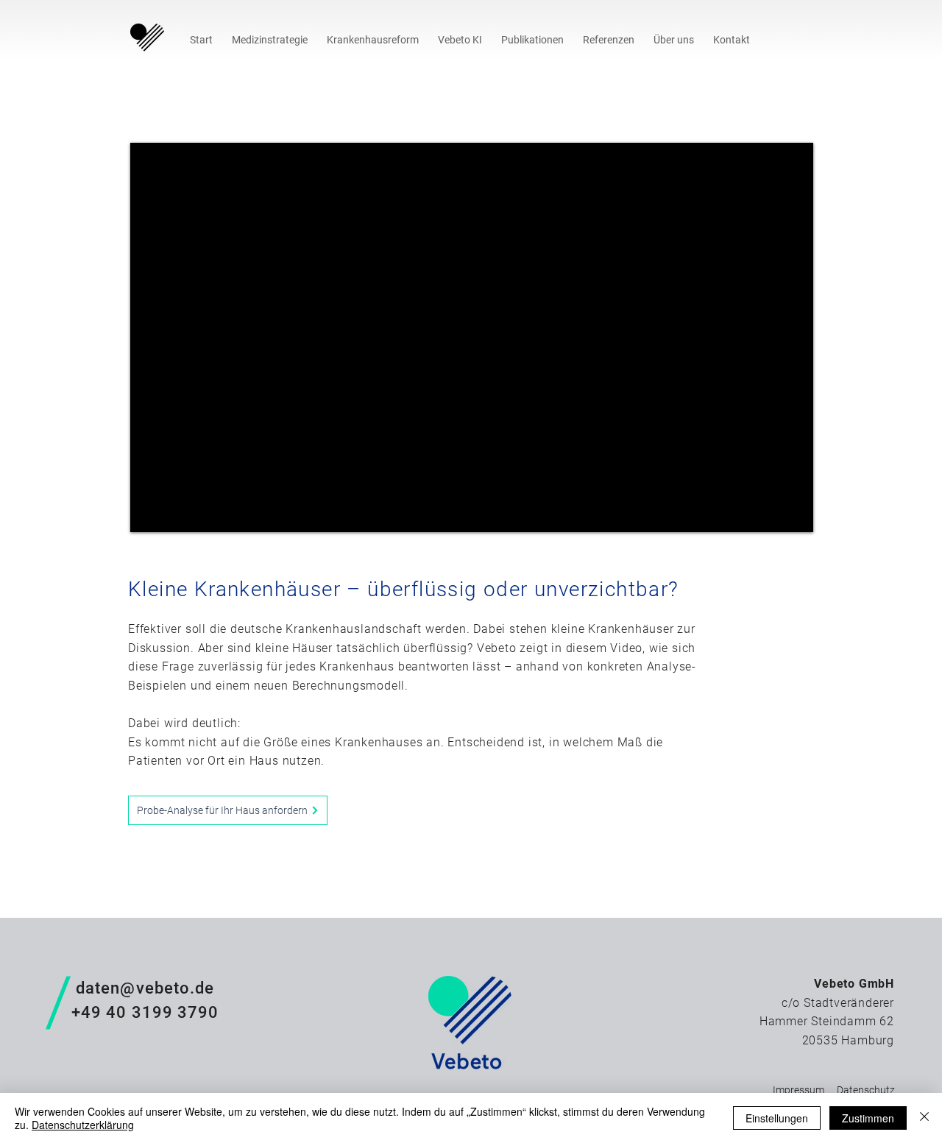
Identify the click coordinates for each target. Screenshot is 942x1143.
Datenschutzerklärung (83, 1124)
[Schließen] (924, 1118)
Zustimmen (868, 1118)
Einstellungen (777, 1118)
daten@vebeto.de (143, 988)
